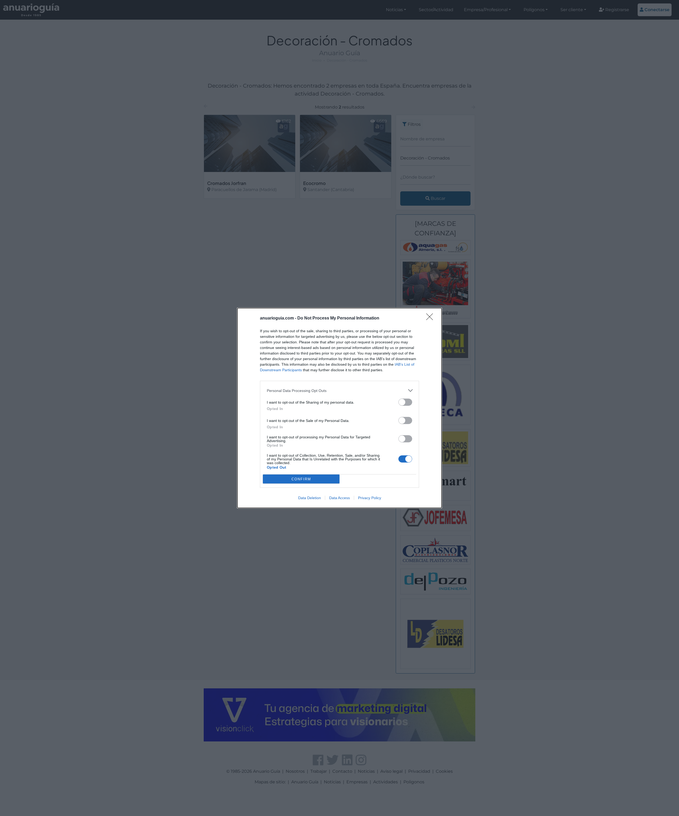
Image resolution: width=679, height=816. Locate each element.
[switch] (405, 402)
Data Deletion (309, 498)
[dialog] (339, 408)
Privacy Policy (369, 498)
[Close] (431, 318)
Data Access (339, 498)
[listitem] (339, 390)
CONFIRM (301, 479)
